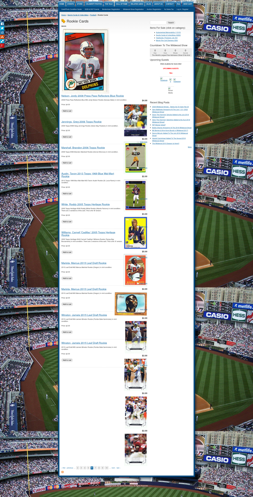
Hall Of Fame (121, 4)
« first (63, 468)
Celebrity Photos (94, 4)
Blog (149, 4)
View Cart (187, 4)
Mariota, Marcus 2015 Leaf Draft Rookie (83, 263)
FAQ (178, 4)
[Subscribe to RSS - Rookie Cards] (62, 472)
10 (107, 468)
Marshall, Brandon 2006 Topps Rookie (83, 147)
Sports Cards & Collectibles (78, 15)
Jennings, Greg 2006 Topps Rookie (81, 121)
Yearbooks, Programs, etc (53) (167, 38)
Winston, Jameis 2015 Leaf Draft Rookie (84, 315)
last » (118, 468)
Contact (170, 4)
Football (93, 15)
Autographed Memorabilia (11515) (168, 32)
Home (61, 4)
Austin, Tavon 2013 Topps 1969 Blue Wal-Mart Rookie (87, 175)
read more (143, 116)
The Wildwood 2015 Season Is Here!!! (165, 143)
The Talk (109, 4)
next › (114, 468)
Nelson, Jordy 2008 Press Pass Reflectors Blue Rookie (92, 95)
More (190, 147)
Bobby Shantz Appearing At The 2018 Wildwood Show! (172, 127)
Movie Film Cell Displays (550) (167, 40)
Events (70, 4)
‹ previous (69, 468)
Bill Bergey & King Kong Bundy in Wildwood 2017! (170, 130)
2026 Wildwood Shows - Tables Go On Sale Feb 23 (170, 107)
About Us (158, 4)
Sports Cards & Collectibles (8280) (168, 35)
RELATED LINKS (137, 4)
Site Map (119, 481)
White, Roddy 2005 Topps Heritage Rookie (85, 204)
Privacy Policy (132, 481)
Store (79, 4)
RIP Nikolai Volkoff (158, 125)
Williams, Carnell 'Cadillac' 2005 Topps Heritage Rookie (88, 233)
